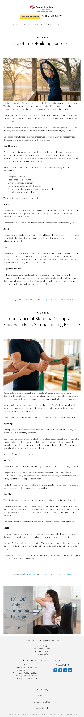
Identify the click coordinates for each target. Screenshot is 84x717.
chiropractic (47, 299)
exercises (62, 299)
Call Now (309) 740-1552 (52, 16)
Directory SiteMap (42, 702)
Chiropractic (27, 299)
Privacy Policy (42, 689)
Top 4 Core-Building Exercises (42, 43)
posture (69, 299)
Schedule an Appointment (30, 16)
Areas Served (42, 708)
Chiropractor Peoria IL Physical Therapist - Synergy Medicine (42, 8)
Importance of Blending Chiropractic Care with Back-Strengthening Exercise (42, 322)
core (55, 299)
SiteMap (42, 695)
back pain (48, 574)
